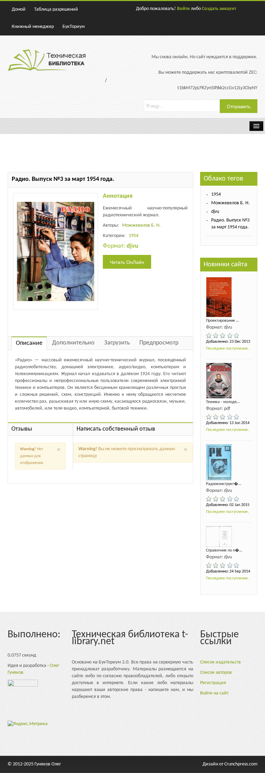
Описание (29, 343)
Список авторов (216, 672)
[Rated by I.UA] (23, 685)
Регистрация (213, 683)
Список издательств (220, 662)
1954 (133, 235)
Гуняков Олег (48, 764)
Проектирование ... (222, 321)
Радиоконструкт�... (223, 484)
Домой (19, 9)
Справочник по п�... (224, 550)
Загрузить (117, 343)
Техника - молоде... (223, 402)
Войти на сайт (214, 693)
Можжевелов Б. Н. (141, 225)
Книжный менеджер (33, 26)
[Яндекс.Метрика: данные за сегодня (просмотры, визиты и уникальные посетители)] (28, 724)
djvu (215, 211)
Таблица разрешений (56, 9)
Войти (183, 8)
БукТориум (73, 26)
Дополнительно (73, 343)
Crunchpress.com (240, 764)
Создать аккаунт (219, 8)
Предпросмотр (158, 343)
